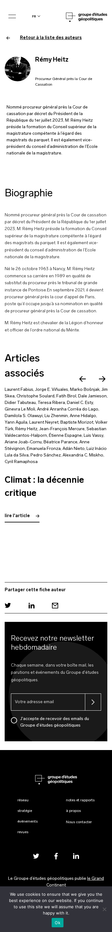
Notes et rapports (80, 800)
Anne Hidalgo (83, 416)
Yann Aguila (16, 422)
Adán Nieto (74, 448)
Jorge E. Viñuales (51, 389)
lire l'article (18, 516)
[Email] (55, 605)
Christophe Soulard (35, 396)
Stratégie (24, 811)
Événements (27, 822)
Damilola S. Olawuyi (24, 416)
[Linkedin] (31, 605)
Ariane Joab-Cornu (23, 442)
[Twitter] (8, 605)
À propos (73, 811)
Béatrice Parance (60, 442)
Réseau (23, 800)
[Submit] (93, 702)
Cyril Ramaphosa (21, 462)
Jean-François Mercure (62, 429)
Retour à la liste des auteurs (51, 38)
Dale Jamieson (92, 396)
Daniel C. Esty (80, 403)
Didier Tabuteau (20, 403)
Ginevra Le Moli (20, 409)
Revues (22, 832)
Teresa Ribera (51, 403)
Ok (57, 922)
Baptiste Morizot (76, 422)
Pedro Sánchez (45, 455)
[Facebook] (56, 856)
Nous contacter (79, 822)
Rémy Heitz (26, 429)
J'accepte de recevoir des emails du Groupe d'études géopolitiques (54, 722)
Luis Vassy (93, 435)
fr (34, 16)
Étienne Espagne (65, 435)
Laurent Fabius (19, 389)
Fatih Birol (66, 396)
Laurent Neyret (43, 422)
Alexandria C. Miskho (83, 455)
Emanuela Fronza (44, 448)
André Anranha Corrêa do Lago (67, 409)
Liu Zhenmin (56, 416)
